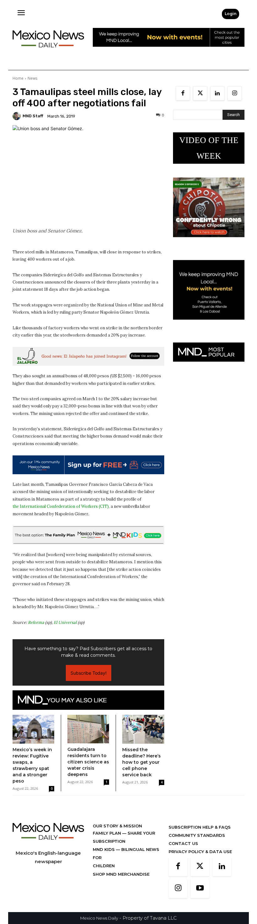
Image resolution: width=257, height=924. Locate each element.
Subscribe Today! (89, 673)
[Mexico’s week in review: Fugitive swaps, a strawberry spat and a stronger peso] (33, 729)
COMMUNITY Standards (197, 835)
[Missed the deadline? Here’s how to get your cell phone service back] (143, 729)
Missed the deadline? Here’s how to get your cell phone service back (141, 762)
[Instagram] (235, 93)
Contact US (183, 843)
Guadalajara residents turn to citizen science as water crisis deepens (88, 761)
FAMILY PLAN (107, 833)
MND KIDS (104, 849)
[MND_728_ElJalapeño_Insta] (88, 356)
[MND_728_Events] (168, 52)
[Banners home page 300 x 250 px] (208, 242)
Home (18, 78)
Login (230, 13)
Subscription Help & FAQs (200, 827)
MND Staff (33, 116)
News (32, 78)
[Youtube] (200, 888)
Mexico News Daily (99, 918)
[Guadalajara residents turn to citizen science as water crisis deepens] (88, 729)
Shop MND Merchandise (121, 874)
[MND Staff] (18, 116)
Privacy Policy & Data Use (200, 851)
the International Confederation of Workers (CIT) (61, 506)
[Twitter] (200, 93)
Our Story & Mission (117, 825)
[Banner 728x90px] (88, 535)
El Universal (65, 622)
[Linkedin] (217, 93)
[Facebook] (183, 93)
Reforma (36, 622)
